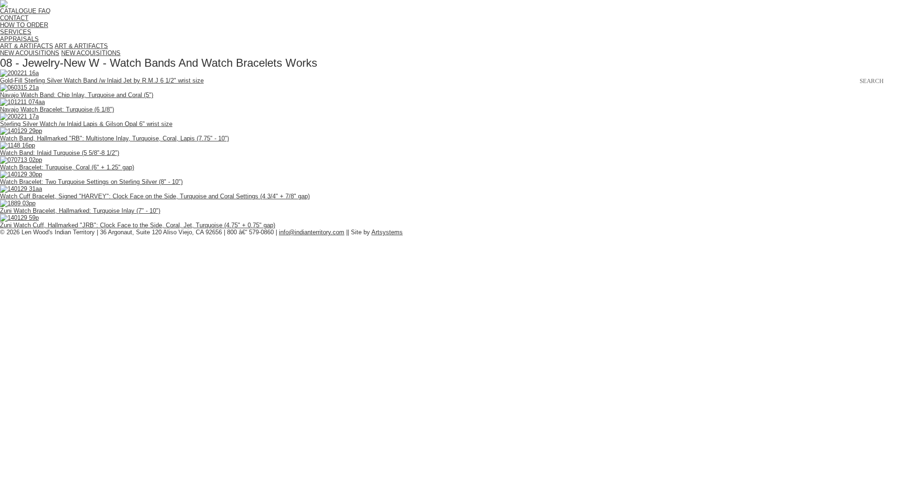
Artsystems (387, 232)
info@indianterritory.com (311, 232)
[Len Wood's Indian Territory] (3, 5)
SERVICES (15, 31)
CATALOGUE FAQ (25, 10)
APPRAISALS (19, 38)
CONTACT (14, 17)
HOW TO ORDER (24, 24)
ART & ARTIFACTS (26, 45)
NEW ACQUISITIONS (29, 52)
